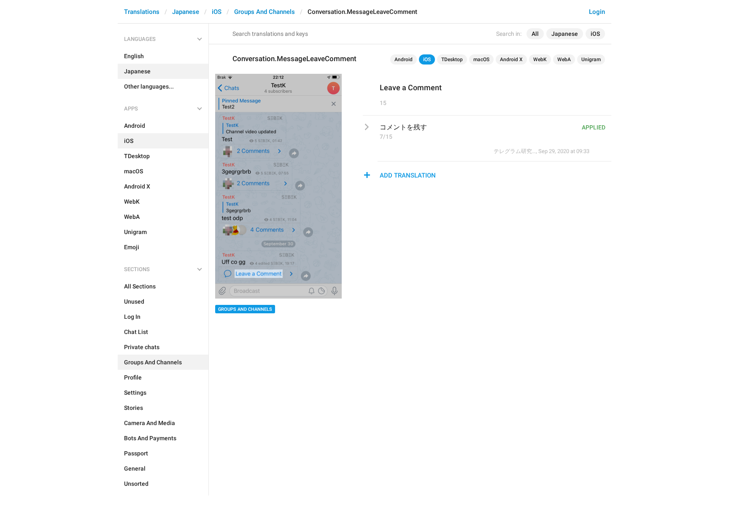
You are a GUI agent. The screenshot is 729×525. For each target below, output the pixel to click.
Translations (141, 12)
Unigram (591, 59)
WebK (540, 59)
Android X (511, 59)
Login (597, 12)
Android (403, 59)
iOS (216, 12)
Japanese (185, 12)
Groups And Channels (264, 12)
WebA (564, 59)
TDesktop (452, 59)
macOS (481, 59)
